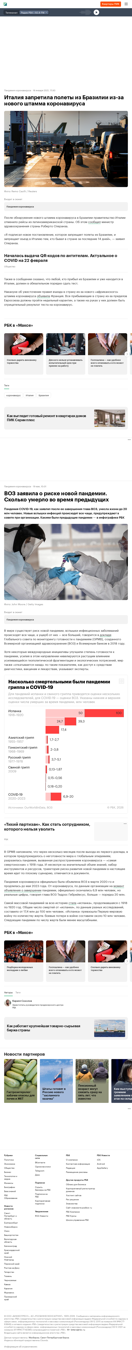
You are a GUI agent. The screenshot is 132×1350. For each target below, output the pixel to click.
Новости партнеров (24, 1085)
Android (101, 1194)
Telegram (39, 1201)
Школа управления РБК (77, 1250)
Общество (9, 266)
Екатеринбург (11, 1253)
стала (72, 933)
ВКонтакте (40, 1193)
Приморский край (10, 1329)
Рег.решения (72, 1230)
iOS (99, 1190)
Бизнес (7, 1202)
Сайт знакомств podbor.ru (79, 1238)
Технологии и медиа (10, 1208)
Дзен (37, 1205)
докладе (105, 634)
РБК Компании (73, 1242)
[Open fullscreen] (121, 681)
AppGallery (102, 1198)
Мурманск (9, 1323)
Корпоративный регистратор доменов (80, 1221)
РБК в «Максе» (18, 325)
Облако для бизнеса (76, 1215)
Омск (6, 1261)
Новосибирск (11, 1257)
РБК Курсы (71, 1246)
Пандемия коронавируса (17, 90)
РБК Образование (10, 1227)
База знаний (10, 1222)
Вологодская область (10, 1271)
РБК (6, 838)
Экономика (9, 1194)
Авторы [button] (8, 1023)
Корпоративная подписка (42, 1233)
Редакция (70, 1198)
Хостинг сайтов (73, 1226)
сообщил (94, 221)
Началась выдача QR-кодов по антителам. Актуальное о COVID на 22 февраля (60, 258)
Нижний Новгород (9, 1289)
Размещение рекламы (76, 1202)
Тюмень (8, 1307)
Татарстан (9, 1302)
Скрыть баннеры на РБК (43, 1219)
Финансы (8, 1213)
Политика (9, 1190)
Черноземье (10, 1311)
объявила (43, 295)
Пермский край (11, 1294)
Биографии (9, 1218)
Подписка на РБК (41, 1226)
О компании (72, 1190)
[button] (23, 354)
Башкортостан (11, 1265)
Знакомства (71, 1234)
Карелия (8, 1319)
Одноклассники (43, 1197)
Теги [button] (6, 385)
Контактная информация (78, 1194)
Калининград (10, 1276)
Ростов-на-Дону (11, 1298)
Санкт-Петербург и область (10, 1247)
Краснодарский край (12, 1282)
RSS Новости (41, 1246)
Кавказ (7, 1315)
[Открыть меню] (126, 4)
